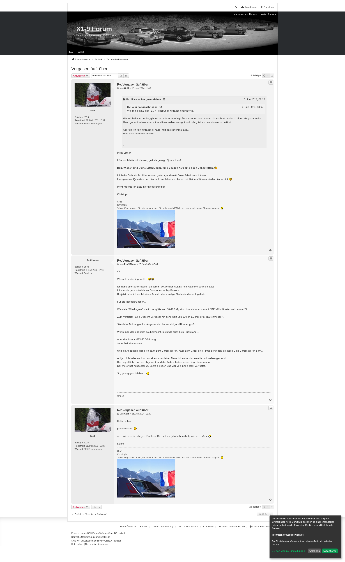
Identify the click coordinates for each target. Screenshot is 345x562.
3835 (86, 267)
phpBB (87, 533)
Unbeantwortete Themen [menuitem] (245, 14)
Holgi (133, 106)
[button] (264, 75)
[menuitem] (162, 526)
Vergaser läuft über (89, 68)
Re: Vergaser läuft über (132, 84)
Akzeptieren (330, 550)
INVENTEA (106, 541)
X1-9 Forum (94, 29)
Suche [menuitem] (81, 52)
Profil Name (133, 99)
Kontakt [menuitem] (144, 526)
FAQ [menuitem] (71, 52)
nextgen (117, 541)
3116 (86, 117)
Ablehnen (314, 550)
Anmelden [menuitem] (269, 7)
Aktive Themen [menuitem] (268, 14)
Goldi (92, 110)
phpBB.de (105, 537)
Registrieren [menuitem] (251, 7)
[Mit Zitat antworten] (270, 82)
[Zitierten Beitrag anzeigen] (164, 99)
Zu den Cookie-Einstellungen (288, 550)
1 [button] (268, 75)
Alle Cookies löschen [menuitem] (188, 526)
